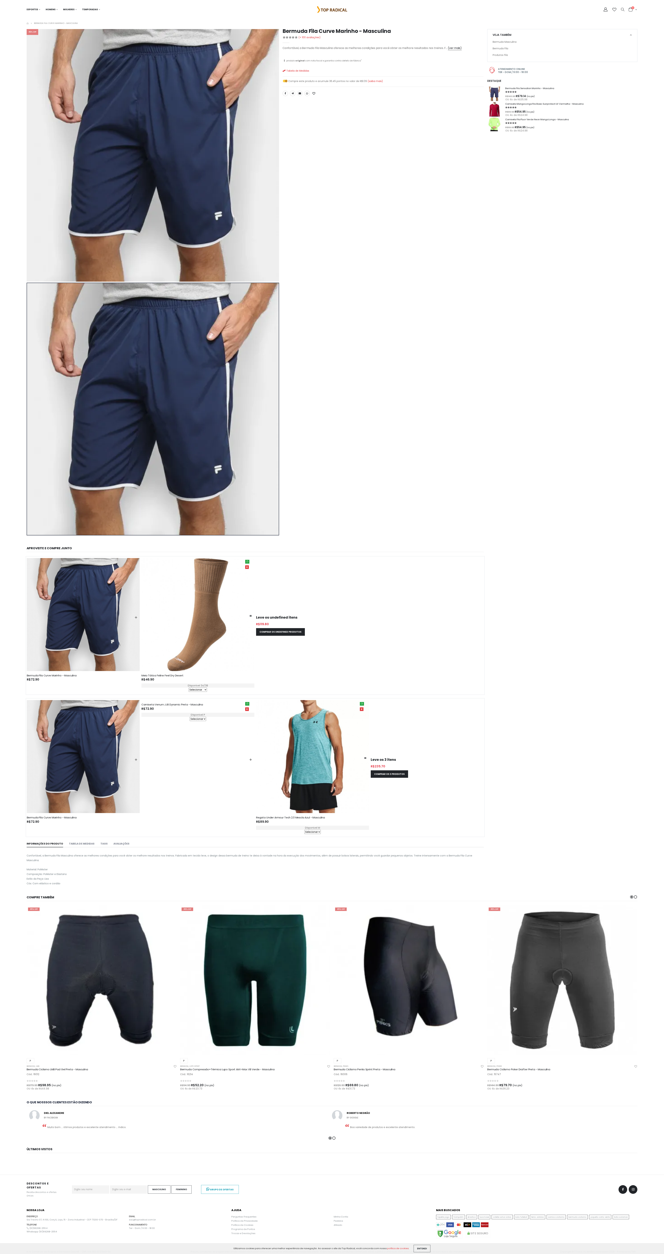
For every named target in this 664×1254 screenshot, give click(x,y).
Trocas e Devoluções (243, 1233)
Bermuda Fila (500, 48)
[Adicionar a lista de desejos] (314, 93)
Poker (499, 1066)
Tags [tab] (104, 843)
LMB (37, 1066)
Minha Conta (341, 1216)
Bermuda (31, 1066)
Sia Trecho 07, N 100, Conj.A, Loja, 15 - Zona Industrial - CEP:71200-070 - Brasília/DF (72, 1219)
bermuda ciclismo (577, 1217)
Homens (51, 9)
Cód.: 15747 (494, 1074)
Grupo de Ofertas (221, 1189)
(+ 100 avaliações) (309, 37)
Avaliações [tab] (121, 843)
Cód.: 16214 (186, 1074)
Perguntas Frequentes (243, 1216)
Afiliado (338, 1225)
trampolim (459, 1217)
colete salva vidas (502, 1217)
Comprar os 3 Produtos (389, 774)
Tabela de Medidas (297, 70)
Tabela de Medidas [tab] (82, 843)
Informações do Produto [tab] (45, 843)
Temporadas (90, 9)
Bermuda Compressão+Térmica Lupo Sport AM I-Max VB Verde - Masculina (227, 1069)
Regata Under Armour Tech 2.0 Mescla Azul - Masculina (290, 817)
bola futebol (521, 1217)
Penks (345, 1066)
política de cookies (398, 1248)
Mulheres (69, 9)
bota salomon (621, 1217)
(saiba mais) (375, 81)
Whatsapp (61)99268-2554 (42, 1231)
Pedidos (338, 1221)
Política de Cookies (242, 1225)
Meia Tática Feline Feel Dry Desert (162, 675)
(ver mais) (455, 48)
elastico (472, 1217)
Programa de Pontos (243, 1229)
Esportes (32, 9)
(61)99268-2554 (38, 1228)
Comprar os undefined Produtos (280, 631)
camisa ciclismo (556, 1217)
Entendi (422, 1248)
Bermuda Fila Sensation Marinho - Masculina (529, 88)
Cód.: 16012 (33, 1074)
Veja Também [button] (502, 35)
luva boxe (484, 1217)
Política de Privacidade (244, 1221)
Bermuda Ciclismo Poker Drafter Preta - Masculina (518, 1069)
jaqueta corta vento (600, 1217)
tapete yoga (443, 1217)
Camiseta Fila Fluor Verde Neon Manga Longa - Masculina (537, 119)
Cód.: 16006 (340, 1074)
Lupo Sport (194, 1066)
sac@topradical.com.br (142, 1219)
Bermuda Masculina (505, 42)
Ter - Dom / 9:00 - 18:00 (142, 1228)
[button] (622, 10)
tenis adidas (537, 1217)
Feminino (181, 1189)
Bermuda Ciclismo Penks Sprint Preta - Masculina (364, 1069)
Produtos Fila (500, 55)
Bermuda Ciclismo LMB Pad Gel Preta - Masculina (57, 1069)
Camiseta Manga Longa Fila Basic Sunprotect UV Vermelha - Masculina (544, 104)
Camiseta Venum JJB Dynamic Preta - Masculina (172, 704)
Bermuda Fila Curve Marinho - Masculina (52, 675)
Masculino (159, 1189)
